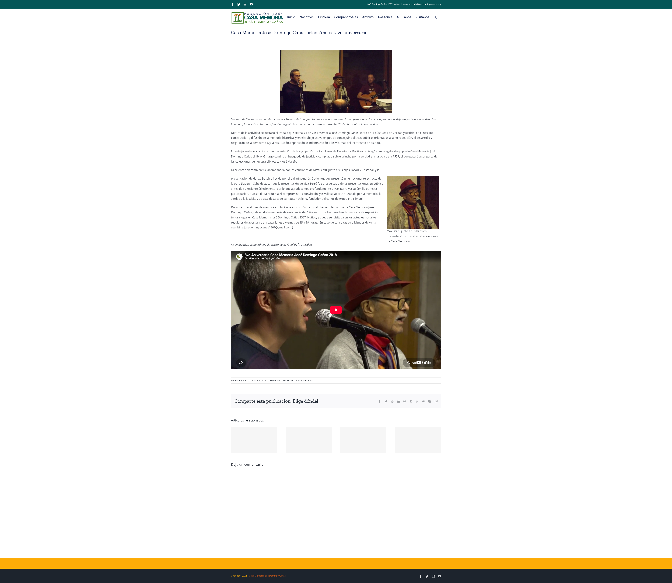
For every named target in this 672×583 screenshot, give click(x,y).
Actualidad (287, 380)
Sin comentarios (304, 380)
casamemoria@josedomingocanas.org (422, 4)
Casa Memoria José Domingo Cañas (267, 575)
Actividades (275, 380)
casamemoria (242, 380)
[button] (435, 17)
